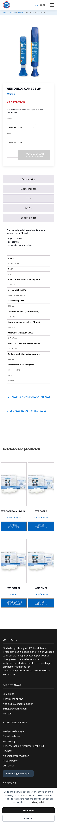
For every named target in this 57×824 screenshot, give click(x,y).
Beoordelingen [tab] (29, 217)
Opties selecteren (14, 526)
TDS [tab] (28, 198)
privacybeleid (38, 802)
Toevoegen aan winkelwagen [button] (14, 603)
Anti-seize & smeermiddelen (18, 703)
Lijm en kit (8, 694)
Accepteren (28, 810)
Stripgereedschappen (15, 708)
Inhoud (10, 118)
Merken (13, 12)
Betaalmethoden (12, 736)
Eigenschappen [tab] (28, 188)
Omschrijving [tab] (28, 179)
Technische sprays (13, 698)
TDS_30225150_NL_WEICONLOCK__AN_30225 (28, 396)
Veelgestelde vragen (14, 731)
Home (5, 12)
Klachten (7, 750)
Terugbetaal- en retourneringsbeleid (23, 746)
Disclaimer (8, 765)
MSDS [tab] (28, 208)
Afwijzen (28, 818)
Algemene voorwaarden (16, 755)
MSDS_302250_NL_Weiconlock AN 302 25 (26, 410)
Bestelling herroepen (18, 773)
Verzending (9, 741)
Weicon (20, 12)
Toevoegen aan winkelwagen (34, 155)
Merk (9, 133)
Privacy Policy (10, 760)
